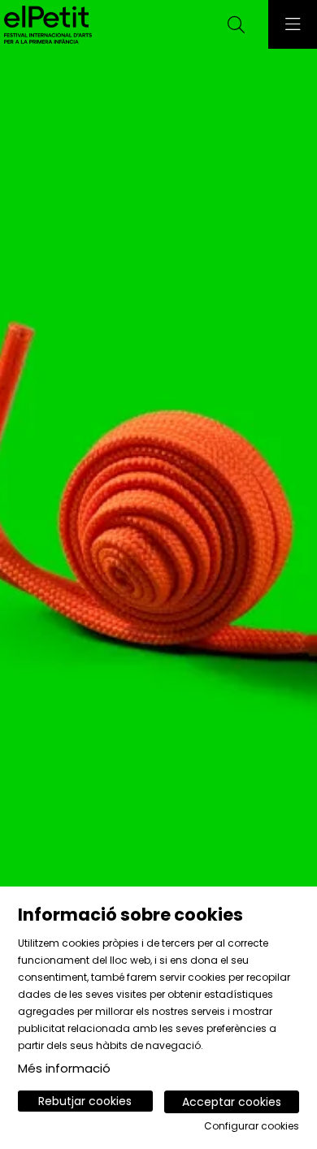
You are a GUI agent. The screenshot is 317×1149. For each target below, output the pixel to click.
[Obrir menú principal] (292, 24)
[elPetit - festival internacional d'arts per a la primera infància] (46, 25)
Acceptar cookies (231, 1102)
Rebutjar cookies (85, 1101)
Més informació (64, 1068)
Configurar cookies (251, 1126)
